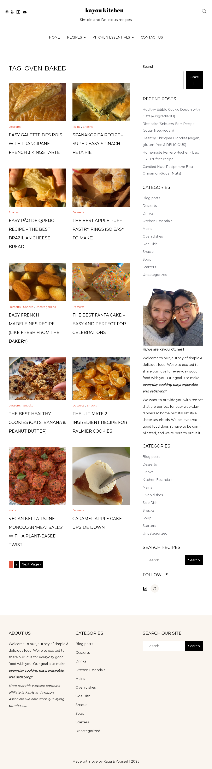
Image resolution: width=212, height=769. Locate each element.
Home (54, 37)
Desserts (14, 126)
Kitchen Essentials (111, 37)
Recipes (74, 37)
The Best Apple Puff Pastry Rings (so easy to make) (98, 229)
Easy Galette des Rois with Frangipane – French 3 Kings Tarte (35, 143)
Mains (76, 126)
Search (148, 67)
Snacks (88, 126)
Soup (147, 259)
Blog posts (151, 198)
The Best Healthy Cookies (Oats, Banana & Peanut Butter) (37, 422)
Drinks (148, 213)
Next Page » (32, 564)
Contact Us (152, 37)
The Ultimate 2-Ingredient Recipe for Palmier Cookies (99, 422)
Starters (149, 267)
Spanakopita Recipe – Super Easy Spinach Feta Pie (97, 143)
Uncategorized (46, 306)
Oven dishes (153, 236)
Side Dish (150, 244)
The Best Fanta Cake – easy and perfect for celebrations (99, 324)
